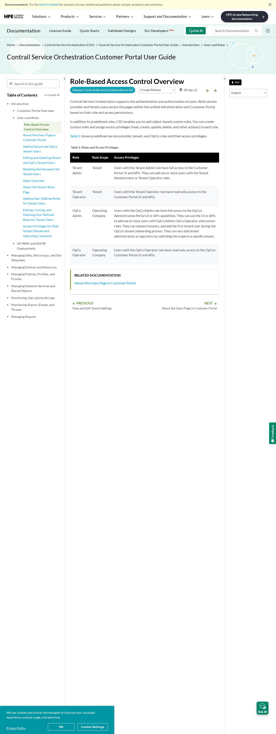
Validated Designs (122, 30)
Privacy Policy (16, 728)
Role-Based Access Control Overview (37, 127)
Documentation (23, 30)
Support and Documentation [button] (165, 16)
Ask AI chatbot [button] (49, 4)
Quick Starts (89, 30)
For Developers (159, 30)
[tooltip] (235, 82)
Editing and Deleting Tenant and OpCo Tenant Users (42, 160)
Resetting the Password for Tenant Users (41, 171)
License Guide (60, 30)
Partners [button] (122, 16)
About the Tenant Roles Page (39, 189)
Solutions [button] (39, 16)
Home (11, 45)
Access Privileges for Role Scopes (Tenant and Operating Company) (40, 231)
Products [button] (68, 16)
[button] (262, 708)
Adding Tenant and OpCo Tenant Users (40, 149)
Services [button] (95, 16)
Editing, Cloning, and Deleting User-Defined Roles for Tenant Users (38, 214)
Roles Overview (33, 180)
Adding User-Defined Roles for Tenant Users (41, 201)
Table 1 (75, 136)
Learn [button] (206, 16)
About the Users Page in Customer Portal (39, 137)
